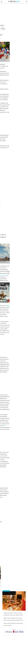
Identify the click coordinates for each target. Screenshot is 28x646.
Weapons (4, 275)
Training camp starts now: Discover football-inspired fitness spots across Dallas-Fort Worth (13, 614)
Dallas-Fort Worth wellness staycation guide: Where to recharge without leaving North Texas (13, 619)
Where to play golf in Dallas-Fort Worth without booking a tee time (13, 624)
